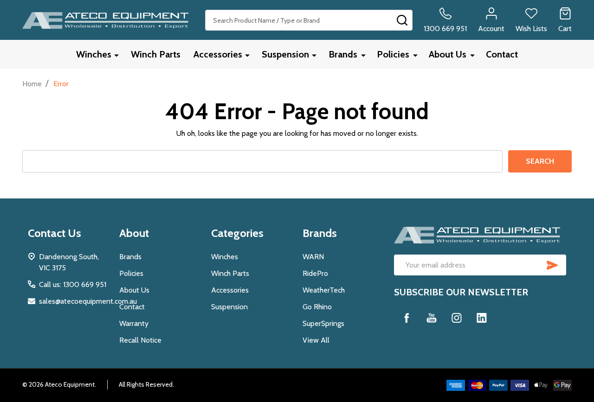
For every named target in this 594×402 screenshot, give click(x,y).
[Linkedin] (481, 317)
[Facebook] (406, 317)
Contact (502, 54)
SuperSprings (323, 323)
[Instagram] (456, 317)
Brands (343, 54)
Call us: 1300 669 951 (72, 284)
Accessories (218, 54)
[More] (116, 55)
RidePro (315, 273)
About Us (447, 54)
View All (316, 340)
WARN (313, 256)
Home (32, 83)
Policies (393, 54)
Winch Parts (156, 54)
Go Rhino (317, 306)
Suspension (285, 54)
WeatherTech (324, 290)
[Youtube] (431, 317)
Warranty (133, 323)
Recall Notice (140, 340)
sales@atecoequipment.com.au (88, 301)
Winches (93, 54)
